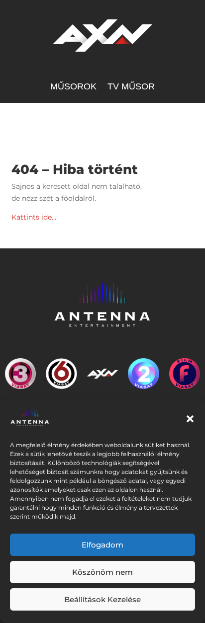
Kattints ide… (33, 217)
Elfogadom (102, 544)
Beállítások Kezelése (102, 599)
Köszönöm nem (102, 572)
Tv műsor (131, 87)
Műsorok (73, 87)
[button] (190, 419)
